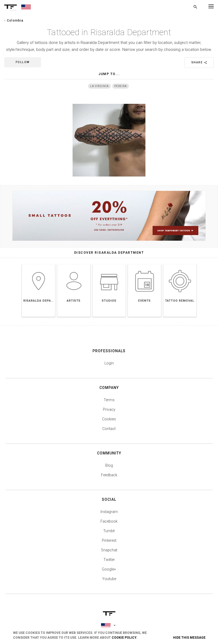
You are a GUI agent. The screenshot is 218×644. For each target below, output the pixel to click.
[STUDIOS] (109, 264)
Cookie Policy (124, 637)
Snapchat (109, 550)
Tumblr (109, 531)
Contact (109, 428)
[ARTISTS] (73, 264)
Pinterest (109, 540)
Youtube (109, 579)
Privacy (109, 409)
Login (109, 363)
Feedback (109, 475)
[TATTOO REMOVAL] (180, 264)
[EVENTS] (144, 264)
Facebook (109, 521)
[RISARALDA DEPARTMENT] (38, 264)
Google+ (109, 569)
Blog (109, 465)
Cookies (109, 419)
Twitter (109, 559)
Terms (109, 400)
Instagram (109, 512)
